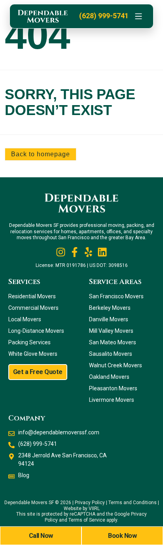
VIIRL (94, 508)
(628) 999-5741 (104, 15)
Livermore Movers (111, 400)
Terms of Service (86, 520)
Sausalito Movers (110, 354)
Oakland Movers (109, 377)
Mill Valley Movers (111, 331)
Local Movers (24, 319)
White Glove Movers (32, 354)
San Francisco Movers (116, 296)
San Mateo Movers (112, 342)
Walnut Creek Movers (115, 365)
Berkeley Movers (110, 308)
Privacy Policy (90, 502)
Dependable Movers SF (29, 502)
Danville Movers (108, 319)
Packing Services (29, 342)
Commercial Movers (33, 308)
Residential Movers (32, 296)
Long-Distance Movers (36, 331)
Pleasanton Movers (113, 388)
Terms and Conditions (132, 502)
